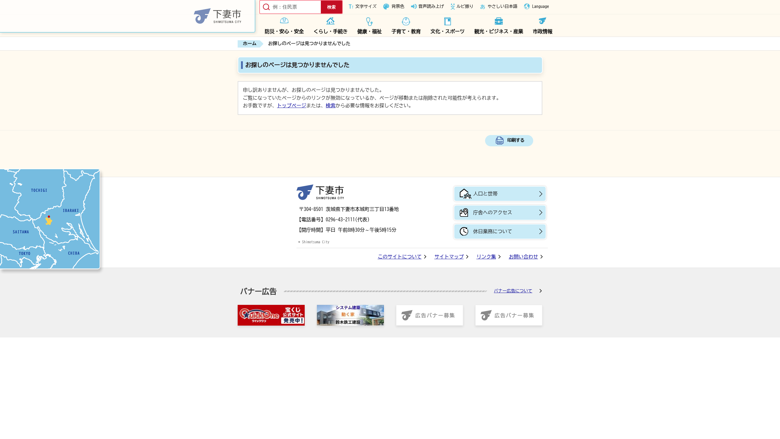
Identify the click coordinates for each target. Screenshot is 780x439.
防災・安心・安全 (284, 31)
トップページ (291, 105)
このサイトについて (400, 256)
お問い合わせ (523, 256)
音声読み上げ (431, 6)
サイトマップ (449, 256)
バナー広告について (513, 291)
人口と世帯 (485, 193)
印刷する (515, 140)
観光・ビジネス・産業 (498, 31)
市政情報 (542, 31)
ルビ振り (464, 6)
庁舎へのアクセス (492, 212)
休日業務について (492, 231)
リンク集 (486, 256)
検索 (330, 105)
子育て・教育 (406, 31)
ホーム (250, 43)
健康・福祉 (369, 31)
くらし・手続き (331, 31)
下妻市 (320, 192)
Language (540, 6)
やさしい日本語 (502, 6)
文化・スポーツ (448, 31)
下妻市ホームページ (127, 16)
